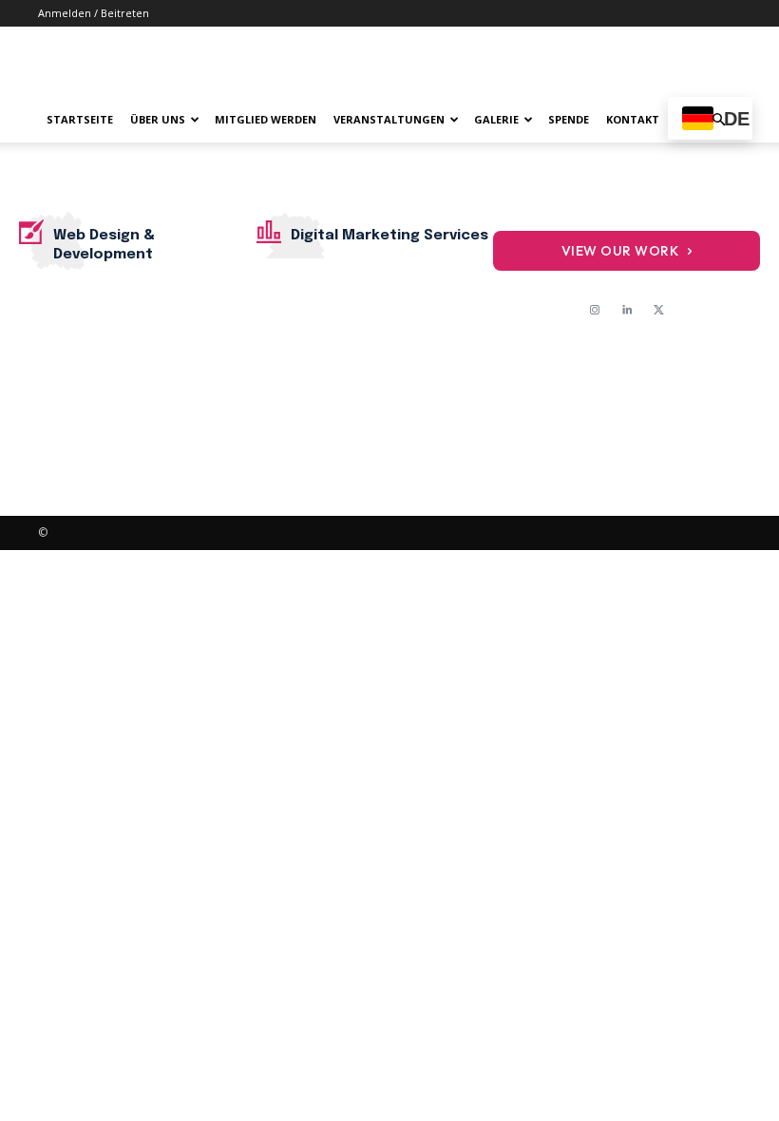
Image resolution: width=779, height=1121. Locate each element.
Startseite (80, 119)
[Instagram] (594, 310)
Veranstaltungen (389, 119)
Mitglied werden (265, 119)
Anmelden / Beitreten (93, 13)
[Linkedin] (627, 310)
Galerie (496, 119)
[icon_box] (137, 239)
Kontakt (632, 119)
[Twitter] (659, 310)
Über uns (157, 119)
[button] (718, 120)
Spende (568, 119)
